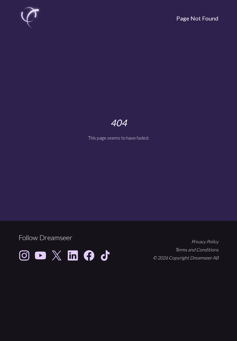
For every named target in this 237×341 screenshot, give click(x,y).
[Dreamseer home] (30, 18)
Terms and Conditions (197, 249)
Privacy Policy (205, 241)
